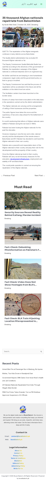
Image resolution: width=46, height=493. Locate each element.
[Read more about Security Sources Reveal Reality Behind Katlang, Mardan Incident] (23, 200)
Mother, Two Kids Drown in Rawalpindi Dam (17, 373)
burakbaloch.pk (16, 440)
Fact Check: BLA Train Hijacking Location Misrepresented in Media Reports (22, 321)
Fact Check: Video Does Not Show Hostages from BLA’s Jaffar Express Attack (20, 285)
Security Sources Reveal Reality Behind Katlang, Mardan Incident (23, 213)
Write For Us (18, 468)
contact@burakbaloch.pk (20, 436)
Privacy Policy (18, 456)
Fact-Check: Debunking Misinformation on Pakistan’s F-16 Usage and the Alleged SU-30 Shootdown (22, 251)
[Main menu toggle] (41, 4)
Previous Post (8, 175)
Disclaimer (18, 461)
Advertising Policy (18, 466)
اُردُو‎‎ (23, 4)
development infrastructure (19, 159)
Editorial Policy (18, 463)
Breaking (35, 25)
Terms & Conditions (18, 458)
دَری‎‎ (35, 4)
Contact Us (18, 453)
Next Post (40, 175)
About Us (18, 451)
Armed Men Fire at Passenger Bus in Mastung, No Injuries (22, 369)
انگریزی (29, 4)
